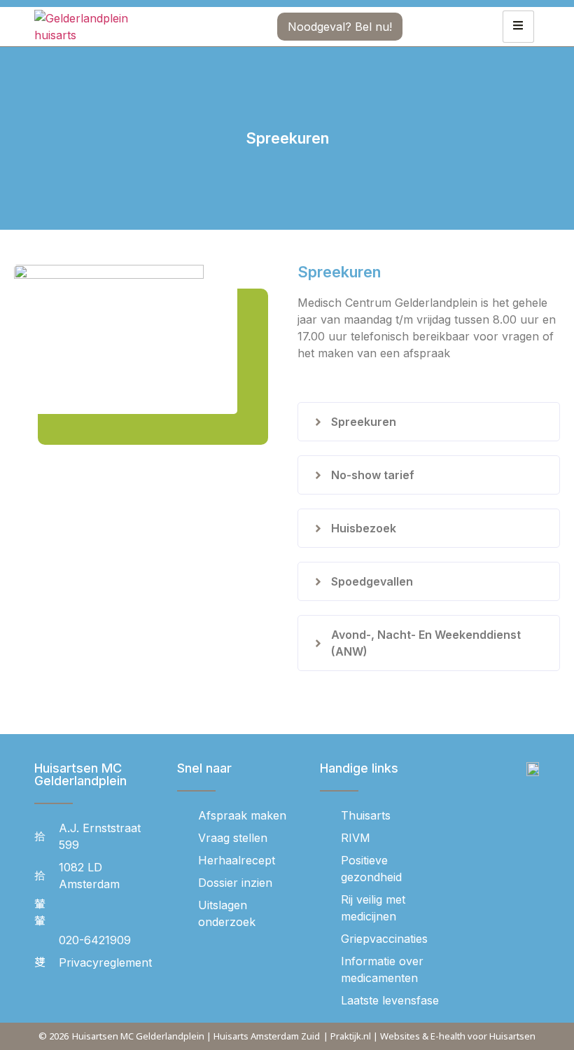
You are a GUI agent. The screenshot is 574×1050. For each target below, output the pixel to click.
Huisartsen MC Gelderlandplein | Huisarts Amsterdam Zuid (196, 1036)
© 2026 (53, 1036)
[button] (428, 422)
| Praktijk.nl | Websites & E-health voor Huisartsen (429, 1036)
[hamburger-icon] (518, 27)
